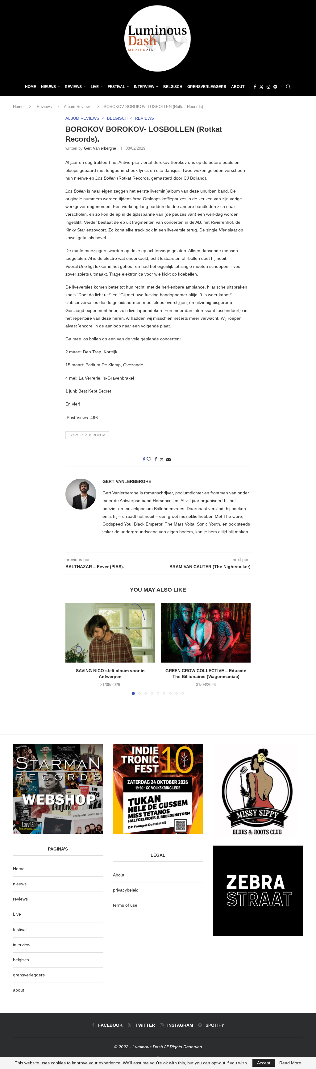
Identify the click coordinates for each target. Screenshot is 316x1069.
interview (21, 944)
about (18, 990)
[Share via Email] (168, 459)
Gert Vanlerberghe (100, 148)
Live (95, 87)
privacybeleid (126, 890)
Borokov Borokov (87, 435)
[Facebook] (255, 87)
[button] (74, 648)
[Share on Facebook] (156, 459)
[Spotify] (275, 87)
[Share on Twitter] (162, 459)
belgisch (21, 959)
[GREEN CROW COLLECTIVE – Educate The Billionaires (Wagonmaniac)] (206, 632)
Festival (116, 87)
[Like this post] (149, 459)
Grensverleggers (206, 87)
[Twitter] (261, 87)
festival (20, 929)
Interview (144, 87)
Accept (263, 1062)
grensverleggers (29, 974)
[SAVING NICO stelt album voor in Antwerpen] (110, 632)
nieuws (48, 87)
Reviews (73, 87)
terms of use (125, 905)
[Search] (288, 87)
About (237, 87)
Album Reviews (78, 106)
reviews (20, 898)
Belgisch (172, 87)
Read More (290, 1063)
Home (30, 87)
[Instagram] (268, 87)
